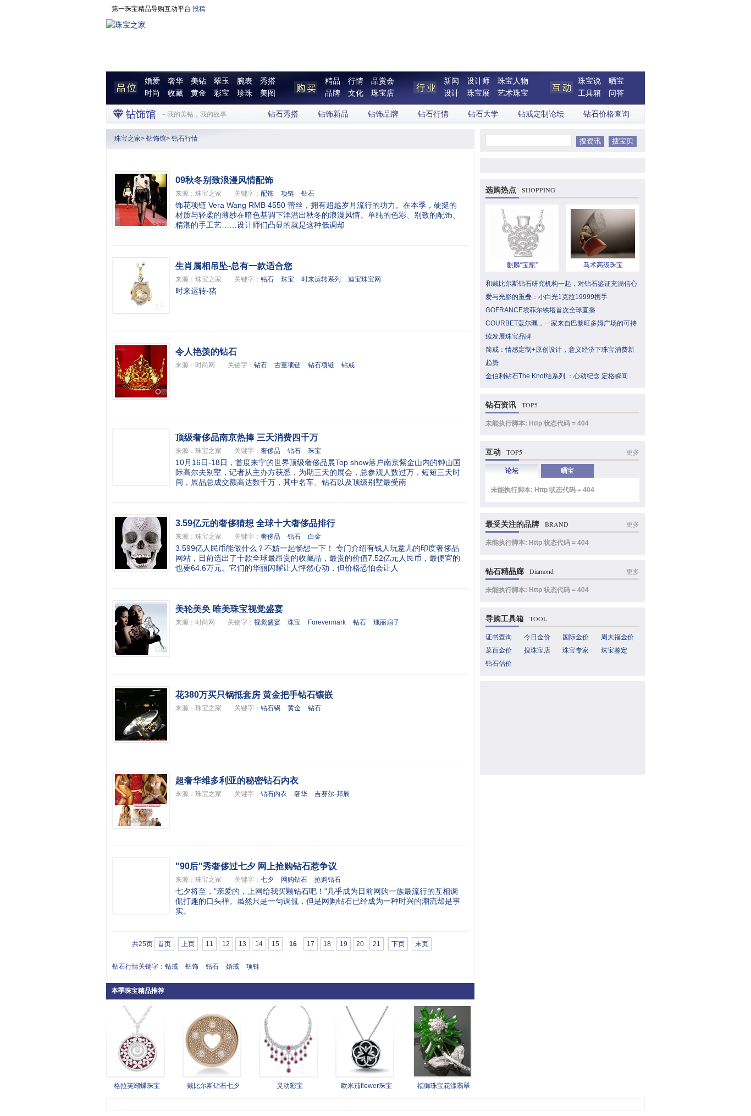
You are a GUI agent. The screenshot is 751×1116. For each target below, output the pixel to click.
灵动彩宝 (290, 1086)
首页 (164, 944)
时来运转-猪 (196, 290)
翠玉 (221, 81)
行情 (355, 81)
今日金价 (537, 637)
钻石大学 (483, 114)
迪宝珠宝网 (364, 279)
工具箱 (589, 93)
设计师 (478, 81)
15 (275, 944)
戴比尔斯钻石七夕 (213, 1086)
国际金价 (575, 637)
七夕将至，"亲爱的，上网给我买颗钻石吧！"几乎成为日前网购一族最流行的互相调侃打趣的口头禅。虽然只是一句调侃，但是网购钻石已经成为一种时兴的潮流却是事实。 (317, 901)
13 (242, 944)
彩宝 (221, 93)
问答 (616, 93)
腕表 (244, 81)
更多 (632, 452)
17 (310, 944)
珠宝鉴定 (614, 650)
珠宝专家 (575, 650)
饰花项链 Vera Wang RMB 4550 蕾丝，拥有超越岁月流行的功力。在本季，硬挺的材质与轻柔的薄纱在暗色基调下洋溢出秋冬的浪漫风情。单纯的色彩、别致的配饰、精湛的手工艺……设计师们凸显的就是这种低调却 (317, 215)
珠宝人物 (513, 81)
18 (327, 944)
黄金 (198, 93)
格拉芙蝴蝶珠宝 (137, 1086)
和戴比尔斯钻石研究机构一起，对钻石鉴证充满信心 (561, 284)
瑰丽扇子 (386, 622)
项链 (287, 193)
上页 (188, 944)
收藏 (175, 93)
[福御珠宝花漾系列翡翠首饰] (442, 1074)
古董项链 (287, 365)
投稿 (199, 9)
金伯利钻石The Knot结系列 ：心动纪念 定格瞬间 (556, 376)
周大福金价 (617, 637)
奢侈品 (270, 451)
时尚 (152, 93)
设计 (451, 93)
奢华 (175, 81)
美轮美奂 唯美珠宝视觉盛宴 (229, 609)
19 (343, 944)
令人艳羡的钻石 (206, 351)
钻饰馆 (156, 138)
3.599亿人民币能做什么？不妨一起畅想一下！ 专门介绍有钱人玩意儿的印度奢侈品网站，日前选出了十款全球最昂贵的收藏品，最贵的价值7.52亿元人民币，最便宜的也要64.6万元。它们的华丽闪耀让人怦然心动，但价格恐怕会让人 (317, 558)
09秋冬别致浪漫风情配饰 (224, 180)
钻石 (307, 193)
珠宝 (287, 279)
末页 (421, 944)
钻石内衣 (274, 794)
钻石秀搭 (283, 114)
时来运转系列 (321, 279)
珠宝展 (478, 93)
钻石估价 (498, 663)
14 (259, 944)
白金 (314, 536)
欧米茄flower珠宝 (366, 1086)
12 (226, 944)
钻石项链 (321, 365)
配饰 (267, 193)
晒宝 (616, 81)
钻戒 (348, 365)
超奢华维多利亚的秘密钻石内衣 (237, 780)
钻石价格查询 (606, 114)
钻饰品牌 (383, 114)
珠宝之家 (127, 138)
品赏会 (382, 81)
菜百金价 (498, 650)
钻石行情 (433, 114)
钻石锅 (270, 708)
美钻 (198, 81)
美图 (267, 93)
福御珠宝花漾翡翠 (443, 1086)
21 (376, 944)
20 (360, 944)
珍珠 (244, 93)
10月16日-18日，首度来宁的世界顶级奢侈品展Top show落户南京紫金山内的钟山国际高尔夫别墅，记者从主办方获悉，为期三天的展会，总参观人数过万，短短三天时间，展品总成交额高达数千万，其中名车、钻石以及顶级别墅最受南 (318, 472)
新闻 (451, 81)
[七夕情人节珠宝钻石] (212, 1074)
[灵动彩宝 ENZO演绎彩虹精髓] (288, 1074)
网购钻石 (294, 879)
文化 (355, 93)
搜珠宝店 (537, 650)
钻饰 (191, 966)
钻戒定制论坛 (541, 114)
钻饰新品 (333, 114)
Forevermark (327, 622)
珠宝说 (589, 81)
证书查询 (498, 637)
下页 (398, 944)
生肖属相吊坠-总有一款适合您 (233, 265)
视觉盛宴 (267, 622)
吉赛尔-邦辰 (332, 794)
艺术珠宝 (513, 93)
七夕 (267, 879)
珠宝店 (382, 93)
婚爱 (152, 81)
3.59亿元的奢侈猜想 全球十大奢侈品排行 (255, 523)
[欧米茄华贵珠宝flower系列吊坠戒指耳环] (364, 1074)
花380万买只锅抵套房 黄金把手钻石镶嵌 (254, 694)
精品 (332, 81)
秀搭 (267, 81)
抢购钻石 (327, 879)
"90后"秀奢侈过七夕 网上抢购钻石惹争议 (256, 866)
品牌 (332, 93)
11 (209, 944)
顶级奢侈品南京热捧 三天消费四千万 (246, 437)
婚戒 (232, 966)
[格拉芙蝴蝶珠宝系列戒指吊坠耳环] (135, 1074)
